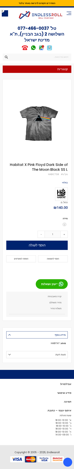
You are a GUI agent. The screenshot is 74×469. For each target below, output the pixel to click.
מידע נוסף (60, 335)
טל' (52, 28)
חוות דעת (61, 354)
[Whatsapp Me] (33, 50)
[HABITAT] (61, 194)
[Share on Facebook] (64, 269)
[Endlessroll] (40, 15)
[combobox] (37, 57)
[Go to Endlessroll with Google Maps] (41, 50)
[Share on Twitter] (58, 269)
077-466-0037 (33, 28)
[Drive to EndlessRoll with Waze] (49, 50)
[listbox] (37, 225)
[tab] (37, 334)
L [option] (64, 224)
